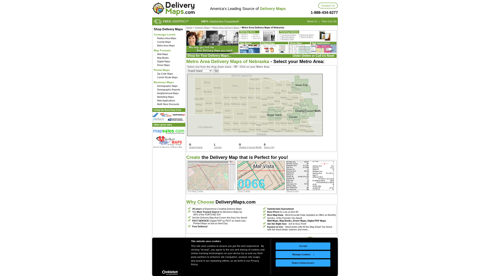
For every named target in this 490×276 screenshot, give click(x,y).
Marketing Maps (165, 97)
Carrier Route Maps (167, 77)
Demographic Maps (167, 86)
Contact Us (328, 5)
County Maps (164, 42)
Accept (303, 246)
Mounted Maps (288, 37)
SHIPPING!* (176, 21)
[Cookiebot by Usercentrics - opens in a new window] (170, 272)
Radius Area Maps (166, 38)
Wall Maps (162, 54)
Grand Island (196, 147)
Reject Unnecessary (303, 263)
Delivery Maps (202, 27)
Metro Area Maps (166, 45)
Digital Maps (163, 61)
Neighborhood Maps (168, 93)
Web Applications (166, 100)
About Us (312, 21)
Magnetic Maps (307, 35)
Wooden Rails (287, 39)
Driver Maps (163, 65)
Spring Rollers (307, 37)
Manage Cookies (301, 254)
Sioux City (269, 147)
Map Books (163, 58)
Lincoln (218, 147)
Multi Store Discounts (168, 104)
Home (189, 27)
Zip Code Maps (165, 73)
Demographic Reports (168, 89)
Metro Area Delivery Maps (225, 27)
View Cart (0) (329, 21)
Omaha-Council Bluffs (250, 147)
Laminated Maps (288, 35)
